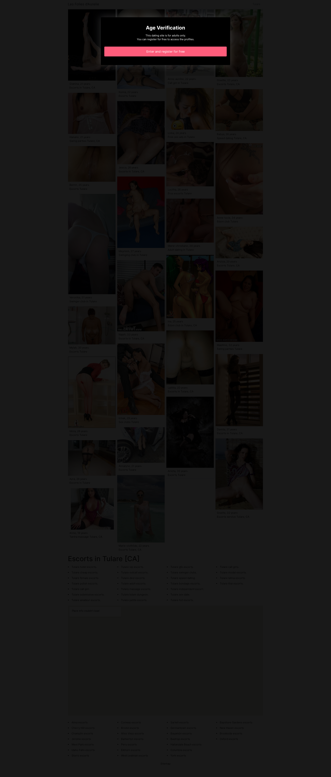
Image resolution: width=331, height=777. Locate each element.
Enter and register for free (165, 51)
